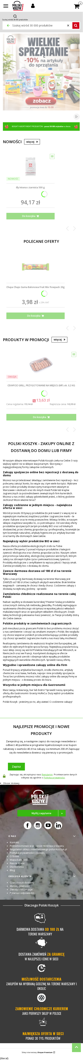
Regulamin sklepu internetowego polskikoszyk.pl (38, 849)
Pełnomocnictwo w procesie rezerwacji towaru (37, 846)
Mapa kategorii (18, 859)
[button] (6, 6)
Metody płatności (20, 886)
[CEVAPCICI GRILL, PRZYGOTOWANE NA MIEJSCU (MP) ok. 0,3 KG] (41, 365)
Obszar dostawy (11, 783)
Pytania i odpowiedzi (22, 893)
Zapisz (16, 766)
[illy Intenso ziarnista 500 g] (30, 167)
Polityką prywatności (54, 777)
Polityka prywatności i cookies (27, 852)
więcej (30, 142)
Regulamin (47, 774)
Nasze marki (17, 863)
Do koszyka (28, 216)
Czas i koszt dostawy (22, 882)
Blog (12, 870)
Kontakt (14, 842)
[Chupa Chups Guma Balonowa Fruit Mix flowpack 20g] (35, 266)
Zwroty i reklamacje (21, 889)
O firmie (14, 856)
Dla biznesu (17, 866)
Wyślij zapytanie (47, 813)
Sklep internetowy (37, 1052)
